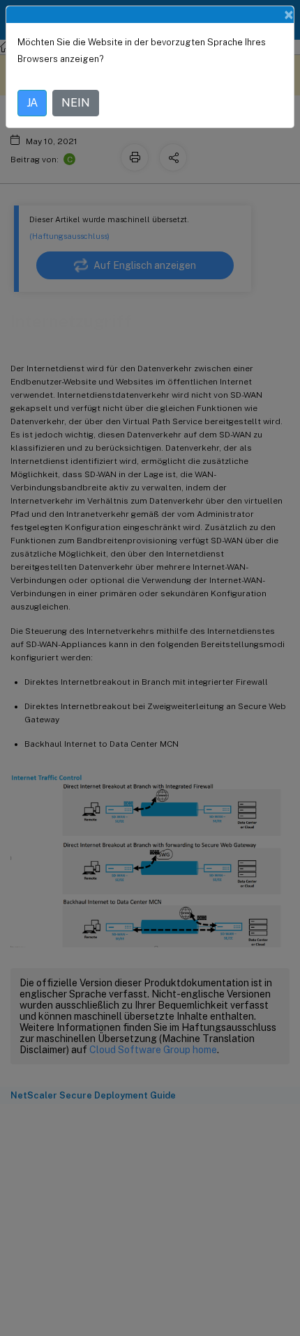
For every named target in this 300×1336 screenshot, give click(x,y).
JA (32, 102)
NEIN (75, 102)
